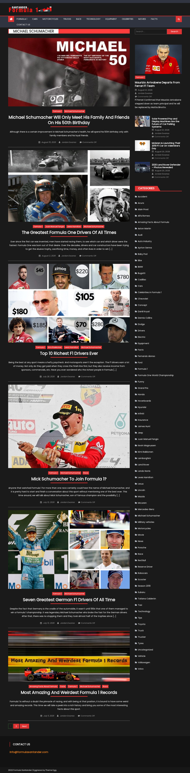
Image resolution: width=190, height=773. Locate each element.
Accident (142, 196)
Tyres (141, 643)
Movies (142, 19)
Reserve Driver (145, 566)
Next (24, 726)
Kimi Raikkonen (55, 347)
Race (78, 19)
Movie (141, 534)
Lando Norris (144, 471)
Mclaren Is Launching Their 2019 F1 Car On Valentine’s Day (166, 146)
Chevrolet (143, 298)
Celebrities (127, 19)
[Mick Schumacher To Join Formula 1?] (69, 426)
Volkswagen (144, 662)
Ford (140, 362)
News (140, 541)
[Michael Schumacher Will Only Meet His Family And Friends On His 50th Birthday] (69, 72)
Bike (140, 260)
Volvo (141, 668)
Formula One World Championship (156, 375)
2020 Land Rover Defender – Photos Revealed (166, 166)
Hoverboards (144, 400)
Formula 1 (22, 19)
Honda (141, 394)
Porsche (142, 547)
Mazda (141, 496)
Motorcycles (50, 19)
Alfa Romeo (144, 215)
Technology (93, 19)
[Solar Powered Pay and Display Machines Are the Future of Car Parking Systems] (142, 121)
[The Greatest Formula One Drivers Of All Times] (69, 186)
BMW (140, 266)
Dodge (141, 324)
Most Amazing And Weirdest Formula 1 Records (69, 692)
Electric (141, 337)
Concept (142, 305)
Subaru (141, 592)
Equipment (111, 19)
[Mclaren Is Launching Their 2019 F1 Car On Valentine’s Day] (142, 145)
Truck (141, 630)
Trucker (142, 636)
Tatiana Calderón (147, 598)
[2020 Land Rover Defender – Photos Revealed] (142, 167)
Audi (140, 234)
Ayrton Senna (145, 247)
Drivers (141, 330)
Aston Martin (144, 228)
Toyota (141, 624)
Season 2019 (144, 585)
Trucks (67, 19)
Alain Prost (143, 209)
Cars (35, 19)
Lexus (141, 483)
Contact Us (23, 24)
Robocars (143, 573)
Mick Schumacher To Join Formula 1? (69, 479)
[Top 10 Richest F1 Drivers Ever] (69, 303)
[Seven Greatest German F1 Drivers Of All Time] (69, 549)
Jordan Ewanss (69, 142)
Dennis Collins (145, 317)
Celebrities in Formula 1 (150, 292)
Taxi (140, 605)
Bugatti (141, 273)
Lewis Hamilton (74, 226)
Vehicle (141, 656)
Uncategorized (145, 649)
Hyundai (142, 407)
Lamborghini (144, 458)
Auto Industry (145, 241)
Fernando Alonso (146, 356)
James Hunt (144, 426)
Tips (140, 617)
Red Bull (142, 560)
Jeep (140, 432)
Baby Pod (142, 254)
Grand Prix (143, 388)
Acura (141, 203)
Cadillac (142, 279)
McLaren (142, 502)
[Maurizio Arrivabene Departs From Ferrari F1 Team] (158, 59)
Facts (154, 19)
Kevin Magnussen (147, 445)
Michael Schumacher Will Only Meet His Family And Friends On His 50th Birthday (69, 120)
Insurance (143, 419)
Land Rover (143, 464)
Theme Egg (50, 770)
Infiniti (141, 413)
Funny (141, 381)
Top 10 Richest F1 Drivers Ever (69, 353)
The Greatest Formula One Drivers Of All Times (69, 232)
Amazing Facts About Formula (43, 686)
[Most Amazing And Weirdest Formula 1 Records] (69, 656)
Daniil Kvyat (144, 311)
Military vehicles (146, 522)
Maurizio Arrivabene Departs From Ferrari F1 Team (157, 84)
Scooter (142, 579)
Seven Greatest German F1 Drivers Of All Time (69, 600)
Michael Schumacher (74, 111)
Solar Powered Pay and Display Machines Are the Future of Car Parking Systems (165, 122)
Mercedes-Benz (146, 509)
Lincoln (141, 490)
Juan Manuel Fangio (54, 226)
